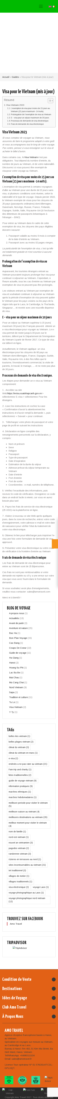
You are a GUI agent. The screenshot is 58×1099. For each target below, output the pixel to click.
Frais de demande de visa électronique (27, 124)
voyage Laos (41, 887)
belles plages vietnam (21, 741)
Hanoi (12, 662)
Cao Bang (14, 643)
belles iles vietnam (19, 736)
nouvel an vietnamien (21, 842)
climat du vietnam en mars (23, 753)
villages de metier (19, 876)
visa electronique (19, 887)
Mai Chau (14, 677)
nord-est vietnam (19, 837)
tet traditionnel (17, 870)
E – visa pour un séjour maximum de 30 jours (30, 118)
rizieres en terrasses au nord (25, 859)
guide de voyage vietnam (23, 780)
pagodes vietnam (19, 848)
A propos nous (16, 613)
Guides (15, 77)
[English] (50, 6)
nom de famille (17, 831)
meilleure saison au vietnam (24, 811)
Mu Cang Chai (16, 682)
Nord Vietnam (16, 687)
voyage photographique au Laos (26, 892)
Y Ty (11, 712)
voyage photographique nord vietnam (27, 900)
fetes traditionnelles (20, 775)
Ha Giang (14, 657)
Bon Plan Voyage (18, 638)
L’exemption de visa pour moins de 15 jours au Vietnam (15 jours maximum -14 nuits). (30, 110)
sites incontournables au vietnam (27, 865)
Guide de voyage (17, 652)
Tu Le (12, 702)
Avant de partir (16, 623)
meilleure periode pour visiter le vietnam (28, 804)
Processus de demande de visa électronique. (30, 121)
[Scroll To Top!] (51, 1094)
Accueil (5, 77)
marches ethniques (20, 791)
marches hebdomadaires (23, 797)
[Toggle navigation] (41, 6)
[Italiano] (53, 6)
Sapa (11, 692)
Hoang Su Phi (16, 667)
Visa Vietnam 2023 (15, 105)
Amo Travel (16, 6)
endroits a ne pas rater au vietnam (28, 764)
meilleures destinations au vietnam (28, 817)
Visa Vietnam (31, 157)
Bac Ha (13, 633)
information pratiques (21, 786)
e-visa (13, 758)
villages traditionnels (20, 881)
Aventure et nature (18, 628)
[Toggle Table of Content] (48, 100)
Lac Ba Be (14, 672)
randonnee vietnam (20, 854)
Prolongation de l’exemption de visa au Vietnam (31, 114)
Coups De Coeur (17, 647)
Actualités (14, 618)
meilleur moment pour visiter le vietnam (28, 824)
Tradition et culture (18, 697)
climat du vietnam (19, 747)
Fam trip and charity (20, 769)
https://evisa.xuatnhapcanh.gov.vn (24, 393)
